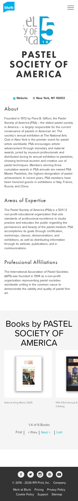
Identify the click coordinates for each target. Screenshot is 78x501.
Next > (45, 432)
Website (22, 98)
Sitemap (57, 494)
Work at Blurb (22, 489)
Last (59, 432)
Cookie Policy (25, 494)
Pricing (39, 489)
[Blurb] (7, 8)
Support (42, 494)
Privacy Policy (56, 489)
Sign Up (53, 7)
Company (59, 483)
